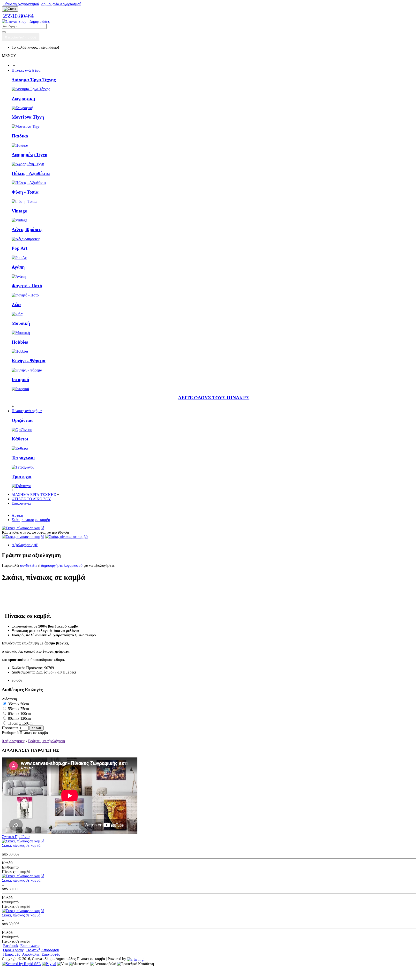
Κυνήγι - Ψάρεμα (28, 360)
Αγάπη (18, 267)
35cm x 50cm (18, 704)
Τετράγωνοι (23, 457)
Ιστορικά (20, 379)
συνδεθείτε (28, 565)
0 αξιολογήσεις (13, 741)
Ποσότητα (10, 728)
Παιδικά (20, 135)
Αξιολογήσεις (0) (25, 545)
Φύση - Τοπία (25, 192)
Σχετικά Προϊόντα (16, 837)
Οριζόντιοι (22, 420)
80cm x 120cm (19, 718)
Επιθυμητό (10, 733)
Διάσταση (9, 699)
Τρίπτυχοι (21, 476)
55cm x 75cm (18, 709)
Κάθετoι (20, 438)
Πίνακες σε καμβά (34, 733)
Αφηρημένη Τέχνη (29, 154)
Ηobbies (20, 342)
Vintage (19, 210)
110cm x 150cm (19, 723)
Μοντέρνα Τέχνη (28, 117)
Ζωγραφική (23, 98)
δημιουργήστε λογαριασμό (61, 565)
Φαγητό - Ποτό (27, 285)
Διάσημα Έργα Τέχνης (34, 79)
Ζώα (16, 304)
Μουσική (21, 323)
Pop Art (19, 248)
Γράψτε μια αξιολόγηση (46, 741)
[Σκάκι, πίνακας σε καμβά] (23, 528)
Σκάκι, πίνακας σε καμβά (21, 845)
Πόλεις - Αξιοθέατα (31, 173)
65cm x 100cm (19, 713)
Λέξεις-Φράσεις (27, 229)
